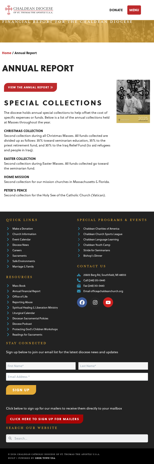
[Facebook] (82, 302)
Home (6, 52)
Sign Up (21, 389)
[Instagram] (95, 302)
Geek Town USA (45, 458)
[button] (138, 9)
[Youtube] (108, 302)
